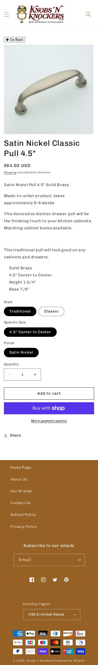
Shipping (10, 172)
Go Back (16, 40)
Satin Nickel (21, 352)
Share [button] (15, 435)
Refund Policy (23, 514)
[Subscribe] (79, 560)
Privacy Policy (23, 526)
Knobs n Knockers (40, 660)
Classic (51, 311)
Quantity (11, 364)
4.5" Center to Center (30, 332)
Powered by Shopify (70, 660)
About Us (18, 479)
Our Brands (21, 491)
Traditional (20, 311)
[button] (6, 14)
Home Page (20, 467)
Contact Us (20, 503)
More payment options (49, 421)
